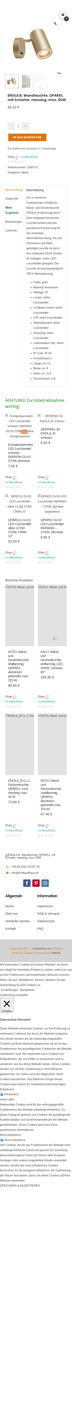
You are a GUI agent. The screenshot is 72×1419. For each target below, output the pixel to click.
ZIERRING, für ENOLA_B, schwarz (50, 433)
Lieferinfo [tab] (11, 230)
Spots (24, 172)
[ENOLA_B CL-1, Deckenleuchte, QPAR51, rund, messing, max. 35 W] (19, 744)
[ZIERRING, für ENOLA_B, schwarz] (52, 419)
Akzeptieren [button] (27, 989)
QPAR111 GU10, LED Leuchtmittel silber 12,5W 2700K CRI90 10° (19, 528)
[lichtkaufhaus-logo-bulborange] (31, 854)
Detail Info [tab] (11, 198)
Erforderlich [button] (7, 1089)
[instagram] (45, 883)
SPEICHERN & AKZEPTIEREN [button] (20, 1185)
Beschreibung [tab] (13, 189)
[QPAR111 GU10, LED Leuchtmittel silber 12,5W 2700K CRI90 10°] (19, 504)
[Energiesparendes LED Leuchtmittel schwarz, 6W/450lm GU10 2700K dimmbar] (19, 426)
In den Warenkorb (27, 137)
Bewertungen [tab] (13, 221)
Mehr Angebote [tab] (12, 210)
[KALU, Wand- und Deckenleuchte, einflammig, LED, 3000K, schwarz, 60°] (52, 615)
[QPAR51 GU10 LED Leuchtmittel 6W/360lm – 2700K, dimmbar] (52, 504)
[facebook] (27, 883)
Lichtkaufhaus (29, 156)
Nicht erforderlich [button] (10, 1134)
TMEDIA (55, 952)
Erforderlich (11, 1094)
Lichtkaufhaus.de (41, 948)
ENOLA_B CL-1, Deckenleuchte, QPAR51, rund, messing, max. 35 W (19, 789)
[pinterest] (36, 883)
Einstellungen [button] (9, 989)
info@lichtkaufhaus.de (25, 872)
